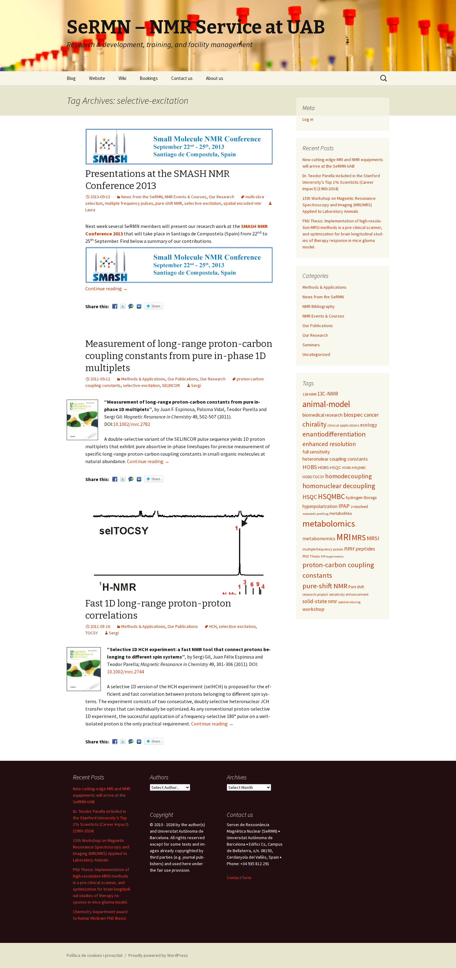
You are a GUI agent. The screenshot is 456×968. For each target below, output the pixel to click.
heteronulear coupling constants (335, 459)
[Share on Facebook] (114, 306)
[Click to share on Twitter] (122, 306)
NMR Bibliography (318, 306)
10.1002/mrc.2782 (131, 424)
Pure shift (356, 586)
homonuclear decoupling (338, 486)
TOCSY (91, 633)
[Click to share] (130, 306)
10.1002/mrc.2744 (125, 671)
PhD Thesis (311, 556)
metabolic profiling (315, 514)
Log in (307, 119)
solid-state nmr (319, 601)
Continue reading (106, 288)
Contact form (239, 877)
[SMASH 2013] (179, 264)
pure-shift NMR (168, 203)
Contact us (182, 78)
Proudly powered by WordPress (158, 955)
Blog (71, 78)
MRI (343, 537)
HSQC (309, 497)
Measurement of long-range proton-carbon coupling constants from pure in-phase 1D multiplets (178, 356)
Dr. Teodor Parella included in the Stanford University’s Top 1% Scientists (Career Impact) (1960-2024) (341, 182)
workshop (313, 609)
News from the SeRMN (142, 196)
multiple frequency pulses (129, 203)
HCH (213, 626)
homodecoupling (348, 476)
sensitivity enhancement (349, 594)
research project (315, 594)
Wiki (122, 78)
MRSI (373, 538)
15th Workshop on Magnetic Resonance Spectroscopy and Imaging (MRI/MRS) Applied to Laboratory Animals (339, 204)
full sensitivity (316, 452)
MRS (359, 537)
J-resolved (359, 506)
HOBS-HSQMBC (354, 467)
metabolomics (328, 523)
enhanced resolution (329, 444)
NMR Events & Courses (186, 196)
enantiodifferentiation (334, 434)
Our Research (221, 196)
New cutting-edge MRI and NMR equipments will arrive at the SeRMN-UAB (101, 795)
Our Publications (183, 379)
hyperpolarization (320, 506)
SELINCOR (171, 385)
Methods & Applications (143, 379)
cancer (371, 414)
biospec (353, 414)
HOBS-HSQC (329, 467)
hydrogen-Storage (361, 497)
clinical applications (343, 425)
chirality (314, 424)
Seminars (311, 345)
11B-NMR (309, 394)
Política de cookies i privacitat (95, 955)
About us (214, 78)
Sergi (196, 385)
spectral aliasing (349, 602)
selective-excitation (202, 203)
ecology (368, 425)
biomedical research (322, 415)
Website (97, 78)
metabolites (340, 513)
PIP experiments (332, 556)
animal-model (326, 404)
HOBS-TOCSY (313, 477)
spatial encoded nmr (242, 203)
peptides (365, 548)
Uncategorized (316, 354)
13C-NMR (327, 393)
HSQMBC (331, 496)
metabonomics (318, 538)
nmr (349, 548)
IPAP (344, 506)
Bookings (149, 78)
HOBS (309, 467)
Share (155, 306)
